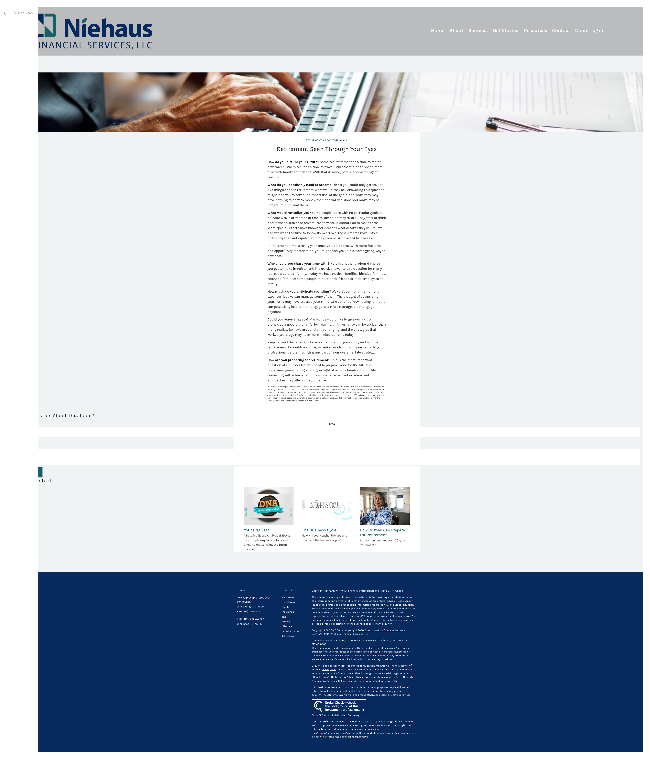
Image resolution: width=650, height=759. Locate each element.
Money (286, 621)
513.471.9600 (319, 644)
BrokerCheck (395, 590)
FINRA (325, 669)
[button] (456, 32)
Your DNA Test (256, 530)
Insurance (288, 611)
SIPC (333, 669)
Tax (284, 616)
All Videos (288, 636)
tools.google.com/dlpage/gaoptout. (347, 736)
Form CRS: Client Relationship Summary (335, 715)
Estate (285, 607)
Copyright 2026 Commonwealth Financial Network (375, 630)
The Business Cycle (319, 530)
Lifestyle (287, 626)
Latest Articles (290, 631)
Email (332, 423)
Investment (289, 602)
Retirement (289, 597)
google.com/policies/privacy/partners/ (335, 732)
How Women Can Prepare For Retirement (382, 532)
